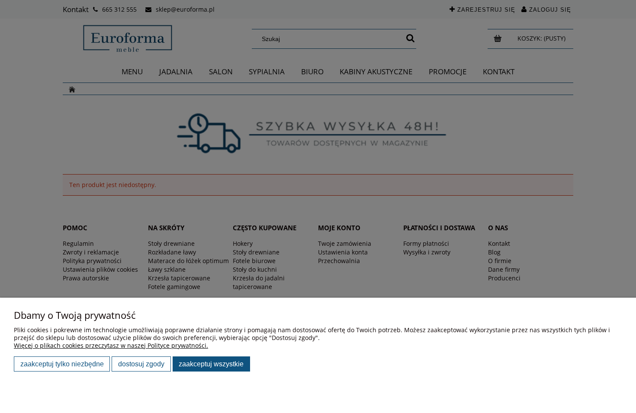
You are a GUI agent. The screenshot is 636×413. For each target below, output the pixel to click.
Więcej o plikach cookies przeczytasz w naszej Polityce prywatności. (111, 345)
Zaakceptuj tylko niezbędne (62, 364)
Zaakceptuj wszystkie (211, 364)
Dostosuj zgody (141, 364)
